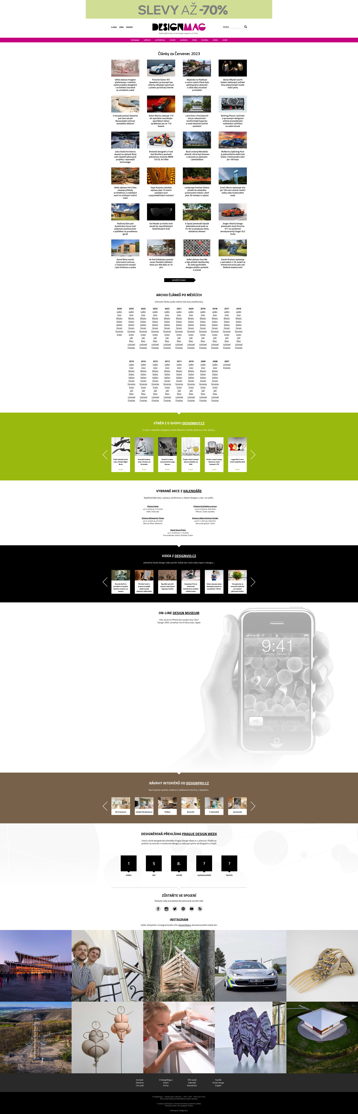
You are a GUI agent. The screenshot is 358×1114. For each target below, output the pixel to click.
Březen (119, 318)
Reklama (140, 1082)
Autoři (166, 1082)
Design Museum (186, 612)
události (147, 39)
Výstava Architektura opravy (205, 506)
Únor (119, 314)
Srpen (119, 334)
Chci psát (140, 1085)
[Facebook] (158, 908)
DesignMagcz (185, 925)
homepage (135, 39)
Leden (119, 311)
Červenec (119, 331)
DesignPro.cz (197, 783)
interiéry (129, 27)
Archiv (166, 1085)
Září (131, 337)
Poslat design (218, 1082)
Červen (119, 327)
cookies (198, 1103)
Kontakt (139, 1079)
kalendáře (192, 491)
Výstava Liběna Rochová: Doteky (205, 518)
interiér (173, 39)
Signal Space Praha (178, 530)
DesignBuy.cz (193, 423)
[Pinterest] (183, 908)
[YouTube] (191, 908)
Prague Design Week (199, 833)
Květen (119, 324)
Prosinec (131, 347)
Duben (119, 321)
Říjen (131, 341)
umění (224, 39)
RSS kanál (192, 1079)
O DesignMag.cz (166, 1079)
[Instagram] (166, 908)
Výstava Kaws (152, 506)
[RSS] (200, 908)
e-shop (114, 27)
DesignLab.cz (183, 1110)
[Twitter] (174, 908)
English (218, 1085)
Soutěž (218, 1079)
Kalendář (192, 1082)
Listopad (131, 344)
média (215, 39)
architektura (160, 39)
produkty (183, 39)
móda (194, 39)
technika (204, 39)
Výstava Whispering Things (153, 518)
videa (121, 27)
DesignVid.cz (185, 555)
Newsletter (192, 1085)
